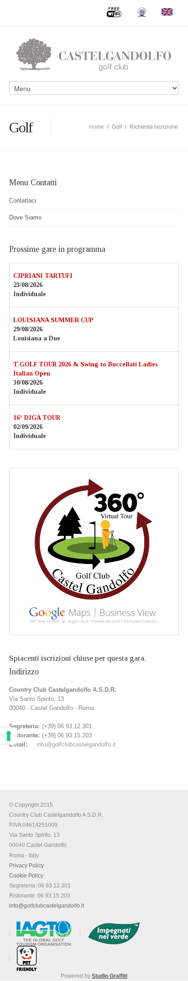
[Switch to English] (167, 12)
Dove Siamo (25, 217)
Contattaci (22, 200)
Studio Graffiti (109, 976)
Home (96, 127)
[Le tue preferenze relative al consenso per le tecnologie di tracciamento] (8, 736)
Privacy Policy (26, 865)
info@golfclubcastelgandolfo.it (76, 744)
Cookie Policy (26, 875)
